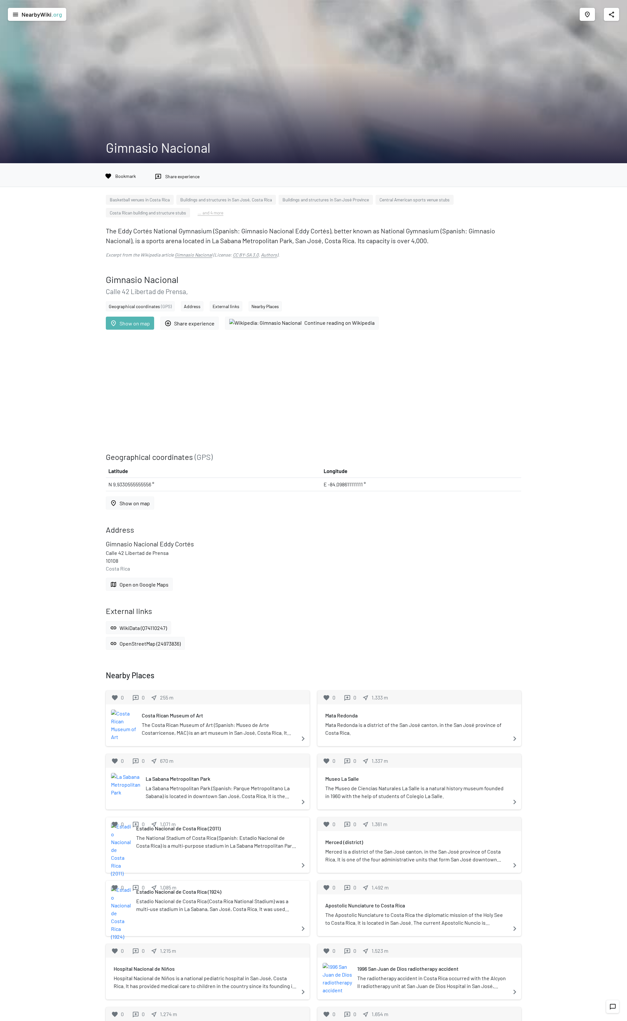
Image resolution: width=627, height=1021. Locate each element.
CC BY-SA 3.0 (246, 255)
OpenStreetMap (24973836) (145, 643)
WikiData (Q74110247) (138, 627)
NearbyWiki (37, 14)
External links (226, 306)
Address (192, 306)
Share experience (190, 323)
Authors (269, 255)
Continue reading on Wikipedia (339, 323)
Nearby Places (265, 306)
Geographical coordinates (140, 306)
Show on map (130, 323)
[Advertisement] (302, 391)
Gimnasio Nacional (193, 255)
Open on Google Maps (139, 584)
